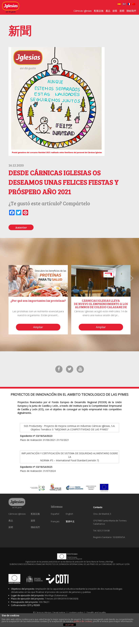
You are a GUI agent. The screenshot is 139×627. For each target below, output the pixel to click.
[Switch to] (119, 4)
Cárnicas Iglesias (83, 10)
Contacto (97, 507)
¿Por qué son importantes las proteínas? (38, 301)
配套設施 (98, 10)
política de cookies (83, 621)
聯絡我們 (131, 10)
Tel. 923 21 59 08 (101, 530)
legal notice (59, 612)
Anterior (21, 227)
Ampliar (38, 327)
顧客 (115, 10)
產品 (108, 10)
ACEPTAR (69, 624)
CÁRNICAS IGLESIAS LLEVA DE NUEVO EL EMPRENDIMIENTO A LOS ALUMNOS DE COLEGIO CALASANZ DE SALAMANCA (101, 305)
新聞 (122, 10)
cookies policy (76, 612)
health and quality (96, 612)
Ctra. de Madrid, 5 (102, 513)
